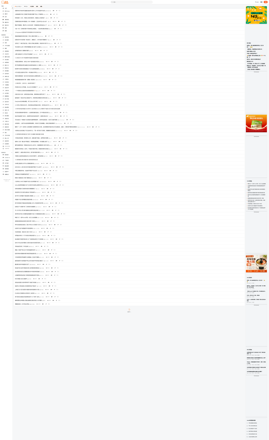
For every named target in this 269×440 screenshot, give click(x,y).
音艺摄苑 (7, 70)
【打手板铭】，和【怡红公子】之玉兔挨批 (256, 63)
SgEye (38, 165)
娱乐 (6, 132)
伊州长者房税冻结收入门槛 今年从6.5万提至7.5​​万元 (28, 202)
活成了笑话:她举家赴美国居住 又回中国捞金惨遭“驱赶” (28, 382)
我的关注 (7, 25)
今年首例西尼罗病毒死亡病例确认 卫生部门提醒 (27, 234)
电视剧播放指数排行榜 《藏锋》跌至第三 (25, 72)
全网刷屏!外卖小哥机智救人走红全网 (24, 418)
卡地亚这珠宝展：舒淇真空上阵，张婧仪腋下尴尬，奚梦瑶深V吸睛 (31, 119)
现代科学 (7, 101)
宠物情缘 (7, 51)
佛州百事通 (46, 425)
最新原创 (7, 19)
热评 (6, 16)
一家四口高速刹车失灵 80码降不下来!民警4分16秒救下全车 (29, 349)
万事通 (42, 245)
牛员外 (41, 75)
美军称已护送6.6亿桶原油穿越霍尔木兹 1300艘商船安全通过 (30, 191)
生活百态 (7, 82)
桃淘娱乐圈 (48, 10)
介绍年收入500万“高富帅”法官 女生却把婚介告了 (27, 158)
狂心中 (50, 25)
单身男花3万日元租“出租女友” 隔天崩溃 (25, 169)
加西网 (39, 212)
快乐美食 (7, 59)
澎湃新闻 (44, 57)
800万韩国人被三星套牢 (21, 256)
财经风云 (48, 191)
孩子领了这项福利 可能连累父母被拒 (24, 173)
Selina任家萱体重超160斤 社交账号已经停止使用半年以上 (29, 162)
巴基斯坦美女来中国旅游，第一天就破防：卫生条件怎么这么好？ (31, 21)
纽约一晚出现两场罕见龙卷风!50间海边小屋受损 (27, 396)
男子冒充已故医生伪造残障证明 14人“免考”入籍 (27, 274)
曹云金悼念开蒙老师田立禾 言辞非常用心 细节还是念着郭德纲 (30, 292)
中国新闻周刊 (45, 43)
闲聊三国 (7, 76)
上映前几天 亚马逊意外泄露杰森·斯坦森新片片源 (27, 266)
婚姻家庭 (7, 96)
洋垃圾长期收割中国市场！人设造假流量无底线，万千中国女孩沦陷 (32, 97)
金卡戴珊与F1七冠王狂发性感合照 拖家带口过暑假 (27, 371)
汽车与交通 (7, 135)
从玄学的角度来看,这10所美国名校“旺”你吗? (26, 400)
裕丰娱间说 (49, 292)
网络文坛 (7, 68)
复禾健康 (33, 281)
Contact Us (7, 157)
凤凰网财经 (33, 241)
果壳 (44, 277)
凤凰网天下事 (44, 353)
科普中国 (42, 367)
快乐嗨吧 (7, 40)
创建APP (6, 171)
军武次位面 (45, 328)
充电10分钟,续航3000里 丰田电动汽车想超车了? (27, 299)
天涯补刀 (34, 392)
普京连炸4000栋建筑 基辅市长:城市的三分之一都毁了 (28, 328)
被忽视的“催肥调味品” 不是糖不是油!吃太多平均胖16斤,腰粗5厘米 (31, 357)
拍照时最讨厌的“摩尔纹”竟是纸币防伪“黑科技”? (26, 367)
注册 (266, 2)
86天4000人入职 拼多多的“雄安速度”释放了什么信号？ (28, 144)
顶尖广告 (39, 421)
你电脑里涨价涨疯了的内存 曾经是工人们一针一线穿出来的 (29, 295)
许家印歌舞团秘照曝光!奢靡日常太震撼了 (25, 421)
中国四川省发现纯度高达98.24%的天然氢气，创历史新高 (29, 137)
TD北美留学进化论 (42, 400)
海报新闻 (47, 162)
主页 (6, 8)
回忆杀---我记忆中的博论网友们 (254, 59)
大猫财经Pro (46, 144)
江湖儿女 (7, 121)
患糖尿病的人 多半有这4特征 (22, 281)
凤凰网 (48, 320)
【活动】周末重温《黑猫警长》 (254, 69)
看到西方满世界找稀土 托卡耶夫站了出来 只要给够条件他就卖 (30, 321)
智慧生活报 (40, 335)
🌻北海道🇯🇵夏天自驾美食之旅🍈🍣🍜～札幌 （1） (256, 56)
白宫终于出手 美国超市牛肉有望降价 (24, 205)
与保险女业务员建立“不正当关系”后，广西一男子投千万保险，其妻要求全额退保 (35, 115)
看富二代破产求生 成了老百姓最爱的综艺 (25, 227)
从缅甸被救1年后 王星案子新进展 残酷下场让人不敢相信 (29, 14)
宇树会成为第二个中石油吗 (21, 223)
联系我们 (7, 154)
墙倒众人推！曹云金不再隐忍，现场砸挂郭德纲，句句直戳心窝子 (31, 122)
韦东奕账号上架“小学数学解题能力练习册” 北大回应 (28, 43)
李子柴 (43, 288)
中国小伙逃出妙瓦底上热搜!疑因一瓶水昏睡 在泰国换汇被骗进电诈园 (32, 378)
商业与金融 (7, 129)
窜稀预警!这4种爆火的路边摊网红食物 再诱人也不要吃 (28, 277)
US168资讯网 (43, 429)
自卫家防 (7, 93)
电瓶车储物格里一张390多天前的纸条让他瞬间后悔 (27, 68)
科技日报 (40, 64)
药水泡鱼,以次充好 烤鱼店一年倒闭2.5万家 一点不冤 (28, 288)
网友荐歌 (7, 107)
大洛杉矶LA (38, 183)
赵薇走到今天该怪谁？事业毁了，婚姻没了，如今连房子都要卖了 (31, 36)
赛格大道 (32, 223)
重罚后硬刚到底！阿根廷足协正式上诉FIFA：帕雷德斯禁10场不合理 (32, 126)
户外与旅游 (7, 45)
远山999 (38, 79)
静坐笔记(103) (250, 61)
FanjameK (38, 169)
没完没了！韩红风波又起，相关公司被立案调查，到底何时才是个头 (32, 39)
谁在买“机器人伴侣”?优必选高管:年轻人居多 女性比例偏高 (29, 310)
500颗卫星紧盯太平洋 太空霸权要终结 (24, 140)
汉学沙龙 (7, 104)
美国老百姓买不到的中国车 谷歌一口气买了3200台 (27, 403)
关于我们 (7, 163)
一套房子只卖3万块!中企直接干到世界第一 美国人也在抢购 (29, 436)
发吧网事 (7, 62)
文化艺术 (7, 54)
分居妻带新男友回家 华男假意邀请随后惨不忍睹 (27, 252)
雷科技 (41, 385)
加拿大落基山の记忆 (251, 51)
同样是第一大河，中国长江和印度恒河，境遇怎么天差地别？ (30, 18)
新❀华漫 (7, 99)
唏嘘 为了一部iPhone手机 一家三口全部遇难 (26, 194)
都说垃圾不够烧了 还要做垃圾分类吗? (24, 317)
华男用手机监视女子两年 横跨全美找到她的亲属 (27, 429)
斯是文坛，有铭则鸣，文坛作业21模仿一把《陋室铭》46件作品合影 (256, 66)
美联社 (39, 259)
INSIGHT (38, 198)
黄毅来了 (46, 342)
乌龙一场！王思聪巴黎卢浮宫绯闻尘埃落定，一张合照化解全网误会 (32, 28)
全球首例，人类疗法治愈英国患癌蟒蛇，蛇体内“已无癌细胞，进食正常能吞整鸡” (35, 108)
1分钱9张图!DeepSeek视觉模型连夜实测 (25, 375)
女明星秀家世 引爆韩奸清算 (22, 46)
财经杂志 (42, 54)
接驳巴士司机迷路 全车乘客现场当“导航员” (25, 263)
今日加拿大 (39, 230)
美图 (6, 30)
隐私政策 (7, 166)
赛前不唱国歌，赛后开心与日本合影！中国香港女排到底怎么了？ (31, 25)
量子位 (38, 374)
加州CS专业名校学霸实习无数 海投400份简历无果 (27, 220)
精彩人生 (7, 65)
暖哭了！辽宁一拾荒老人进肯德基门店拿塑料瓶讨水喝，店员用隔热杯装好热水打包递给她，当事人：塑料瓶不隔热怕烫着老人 (46, 111)
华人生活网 (37, 173)
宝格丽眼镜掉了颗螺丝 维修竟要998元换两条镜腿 (27, 313)
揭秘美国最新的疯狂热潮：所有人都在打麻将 (26, 32)
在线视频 (7, 143)
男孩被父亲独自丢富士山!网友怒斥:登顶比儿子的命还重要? (29, 411)
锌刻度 (35, 50)
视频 (6, 28)
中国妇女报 (35, 176)
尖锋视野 (37, 140)
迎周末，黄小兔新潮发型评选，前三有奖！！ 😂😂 (255, 46)
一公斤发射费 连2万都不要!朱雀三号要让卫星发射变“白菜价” (30, 284)
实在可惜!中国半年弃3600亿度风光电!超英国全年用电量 (29, 331)
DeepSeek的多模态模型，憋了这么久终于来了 (26, 90)
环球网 (41, 266)
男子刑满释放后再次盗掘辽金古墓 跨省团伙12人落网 (28, 57)
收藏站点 (7, 174)
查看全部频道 (7, 146)
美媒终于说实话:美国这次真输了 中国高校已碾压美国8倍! (29, 324)
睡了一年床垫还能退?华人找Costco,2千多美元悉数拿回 (28, 425)
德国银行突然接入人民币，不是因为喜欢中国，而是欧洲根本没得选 (32, 129)
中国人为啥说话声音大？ (252, 53)
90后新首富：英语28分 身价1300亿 (24, 209)
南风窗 (31, 46)
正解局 (41, 299)
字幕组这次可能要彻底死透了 (22, 151)
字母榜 (29, 256)
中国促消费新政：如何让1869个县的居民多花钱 (27, 54)
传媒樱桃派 (42, 61)
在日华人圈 (47, 411)
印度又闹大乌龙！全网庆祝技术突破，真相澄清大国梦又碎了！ (30, 83)
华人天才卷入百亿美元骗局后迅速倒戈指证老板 (27, 187)
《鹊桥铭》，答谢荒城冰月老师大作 (254, 49)
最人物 (35, 209)
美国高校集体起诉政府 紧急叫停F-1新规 (25, 198)
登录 (261, 2)
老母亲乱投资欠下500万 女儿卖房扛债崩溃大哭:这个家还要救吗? (31, 432)
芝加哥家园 (44, 201)
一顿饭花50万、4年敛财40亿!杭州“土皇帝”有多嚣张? (28, 414)
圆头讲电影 (39, 72)
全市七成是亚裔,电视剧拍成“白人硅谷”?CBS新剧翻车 (28, 407)
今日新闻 (32, 6)
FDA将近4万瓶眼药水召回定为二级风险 (25, 270)
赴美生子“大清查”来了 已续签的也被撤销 (25, 184)
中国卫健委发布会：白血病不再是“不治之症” (26, 147)
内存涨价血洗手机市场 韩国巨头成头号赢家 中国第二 (28, 346)
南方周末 (37, 317)
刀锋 (48, 18)
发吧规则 (7, 168)
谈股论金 (7, 118)
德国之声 (38, 302)
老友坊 (6, 113)
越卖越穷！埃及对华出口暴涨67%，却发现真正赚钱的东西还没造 (31, 86)
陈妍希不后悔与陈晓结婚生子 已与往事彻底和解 (27, 61)
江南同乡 (7, 79)
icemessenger (62, 104)
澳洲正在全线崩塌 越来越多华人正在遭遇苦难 (256, 195)
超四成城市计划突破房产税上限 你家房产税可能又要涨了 (29, 238)
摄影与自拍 (7, 56)
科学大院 (48, 295)
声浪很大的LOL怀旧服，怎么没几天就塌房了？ (26, 75)
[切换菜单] (12, 8)
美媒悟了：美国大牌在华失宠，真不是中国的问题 (27, 133)
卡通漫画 (7, 85)
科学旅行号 (47, 324)
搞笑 (6, 48)
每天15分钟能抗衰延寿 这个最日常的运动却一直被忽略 (28, 389)
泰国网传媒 (53, 378)
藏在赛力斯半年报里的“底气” (22, 241)
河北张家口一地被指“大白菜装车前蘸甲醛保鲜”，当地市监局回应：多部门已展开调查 (36, 104)
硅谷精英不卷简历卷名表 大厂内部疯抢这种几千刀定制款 (29, 216)
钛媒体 (50, 338)
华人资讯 (46, 216)
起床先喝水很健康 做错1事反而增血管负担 (25, 230)
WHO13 (42, 252)
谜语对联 (7, 141)
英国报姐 (43, 371)
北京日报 (40, 147)
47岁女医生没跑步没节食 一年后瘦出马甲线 (26, 65)
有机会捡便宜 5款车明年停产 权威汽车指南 (25, 259)
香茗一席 (7, 110)
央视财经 (35, 155)
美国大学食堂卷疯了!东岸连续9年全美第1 (25, 364)
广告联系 (7, 160)
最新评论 (7, 22)
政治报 (42, 248)
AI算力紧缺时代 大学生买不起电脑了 (24, 50)
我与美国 (7, 115)
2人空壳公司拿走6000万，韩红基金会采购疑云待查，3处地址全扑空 (32, 93)
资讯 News (7, 11)
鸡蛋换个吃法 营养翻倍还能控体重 (23, 176)
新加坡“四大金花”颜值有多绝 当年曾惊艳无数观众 (27, 245)
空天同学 (48, 284)
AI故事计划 (33, 151)
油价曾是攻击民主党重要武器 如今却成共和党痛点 (27, 248)
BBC (43, 306)
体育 (6, 42)
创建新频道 (7, 148)
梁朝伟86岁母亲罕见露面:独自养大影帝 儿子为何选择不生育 (30, 10)
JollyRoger (41, 32)
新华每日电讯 (44, 68)
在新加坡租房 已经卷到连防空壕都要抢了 (25, 165)
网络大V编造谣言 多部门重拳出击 (23, 155)
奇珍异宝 (7, 37)
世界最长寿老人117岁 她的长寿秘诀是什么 (25, 212)
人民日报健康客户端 (53, 357)
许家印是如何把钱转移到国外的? (23, 393)
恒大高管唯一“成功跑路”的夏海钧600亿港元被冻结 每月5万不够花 (31, 339)
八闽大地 (7, 90)
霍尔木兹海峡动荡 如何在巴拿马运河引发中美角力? (27, 306)
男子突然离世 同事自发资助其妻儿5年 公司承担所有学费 (29, 180)
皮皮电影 (45, 382)
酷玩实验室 (44, 403)
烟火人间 (7, 138)
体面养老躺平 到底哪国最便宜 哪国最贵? (25, 302)
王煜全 (45, 331)
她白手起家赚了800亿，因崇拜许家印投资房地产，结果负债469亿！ (32, 101)
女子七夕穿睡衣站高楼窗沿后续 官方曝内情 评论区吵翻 (28, 342)
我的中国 (7, 124)
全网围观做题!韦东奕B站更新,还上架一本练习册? (27, 385)
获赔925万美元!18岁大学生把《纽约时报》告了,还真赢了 (29, 360)
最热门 (6, 14)
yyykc (51, 28)
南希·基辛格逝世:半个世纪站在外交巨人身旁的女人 (27, 353)
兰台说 (49, 432)
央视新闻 (46, 180)
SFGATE (38, 364)
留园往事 (7, 127)
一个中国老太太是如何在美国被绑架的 (24, 79)
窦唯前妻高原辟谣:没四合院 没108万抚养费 (25, 335)
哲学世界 (7, 73)
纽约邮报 (42, 396)
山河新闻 (46, 14)
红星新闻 (43, 313)
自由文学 (7, 87)
